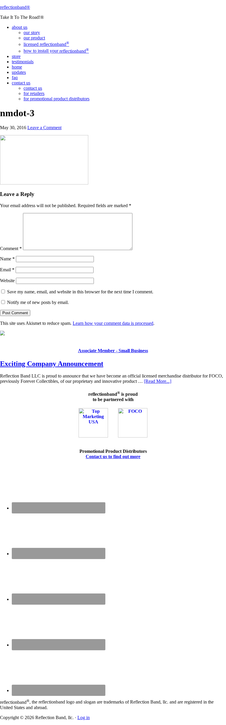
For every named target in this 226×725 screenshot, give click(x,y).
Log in (83, 717)
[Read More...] (157, 381)
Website (7, 280)
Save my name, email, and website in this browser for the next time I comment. (80, 291)
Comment (11, 248)
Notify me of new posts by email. (38, 302)
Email (7, 269)
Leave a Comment (44, 127)
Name (7, 258)
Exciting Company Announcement (51, 364)
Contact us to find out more (113, 456)
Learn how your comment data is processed (113, 323)
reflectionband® (15, 7)
